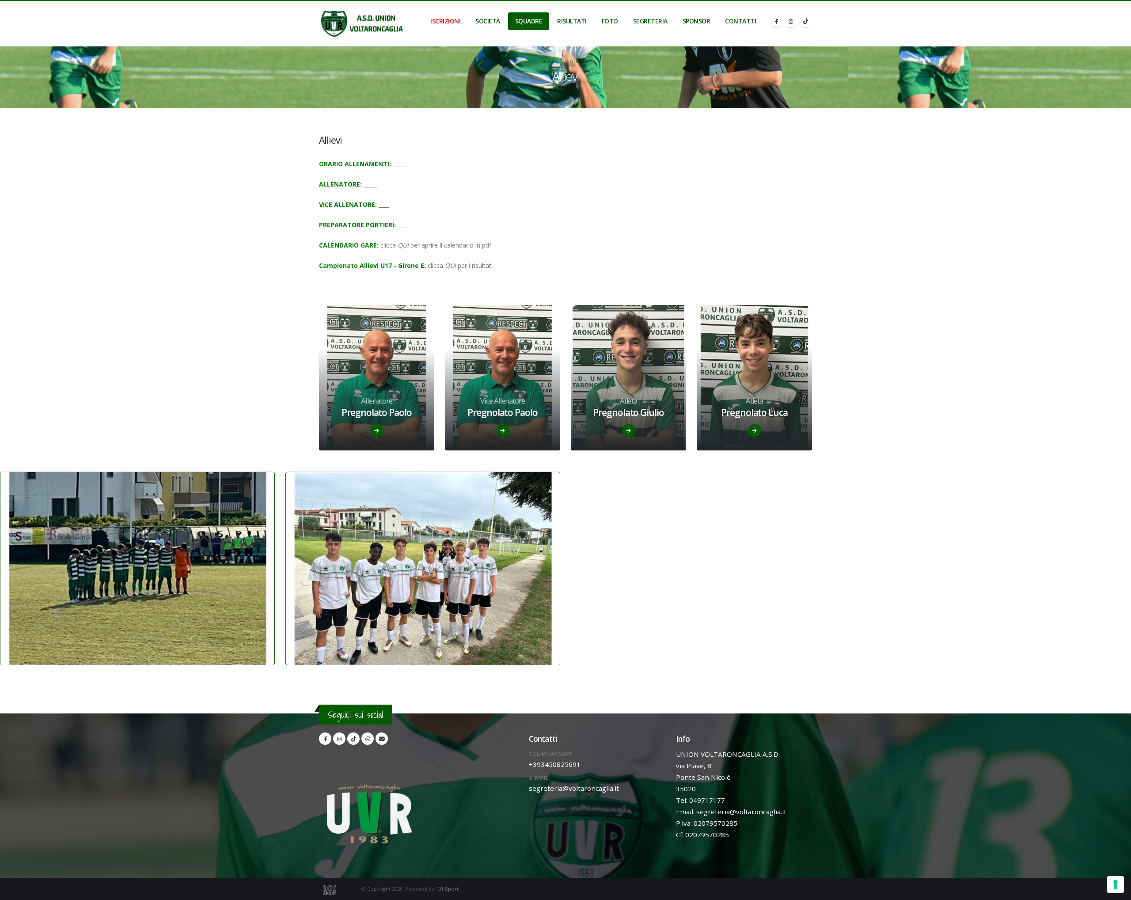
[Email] (382, 738)
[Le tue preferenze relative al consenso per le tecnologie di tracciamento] (1115, 884)
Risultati (572, 21)
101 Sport (447, 888)
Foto (610, 21)
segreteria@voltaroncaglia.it (574, 788)
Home (549, 61)
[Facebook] (776, 21)
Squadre (529, 21)
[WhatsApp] (367, 738)
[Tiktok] (805, 21)
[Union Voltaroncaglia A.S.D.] (362, 23)
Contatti (740, 21)
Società (487, 21)
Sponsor (696, 21)
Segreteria (650, 21)
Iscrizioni (445, 21)
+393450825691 (555, 764)
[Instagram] (791, 21)
